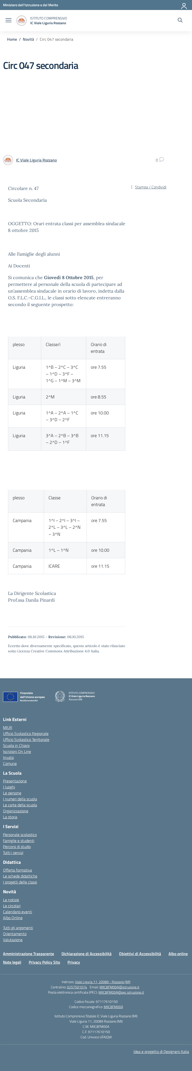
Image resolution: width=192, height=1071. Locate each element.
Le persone (12, 793)
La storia (10, 817)
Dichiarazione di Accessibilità (87, 954)
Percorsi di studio (17, 847)
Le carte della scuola (20, 805)
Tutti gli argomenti (18, 928)
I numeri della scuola (20, 799)
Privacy (74, 962)
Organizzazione (15, 811)
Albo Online (12, 918)
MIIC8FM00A (113, 1006)
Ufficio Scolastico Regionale (25, 733)
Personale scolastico (20, 835)
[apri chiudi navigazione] (9, 21)
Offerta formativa (17, 870)
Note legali (12, 962)
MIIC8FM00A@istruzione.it (119, 987)
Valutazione (12, 940)
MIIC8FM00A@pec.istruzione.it (121, 992)
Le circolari (11, 906)
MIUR (7, 727)
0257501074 (77, 987)
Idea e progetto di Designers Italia (161, 1052)
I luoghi (9, 787)
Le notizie (11, 900)
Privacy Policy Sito (44, 962)
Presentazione (15, 781)
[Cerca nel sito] (180, 20)
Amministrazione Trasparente (28, 954)
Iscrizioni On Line (17, 751)
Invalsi (8, 757)
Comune (10, 763)
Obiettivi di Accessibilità (140, 954)
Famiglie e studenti (18, 841)
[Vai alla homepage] (21, 20)
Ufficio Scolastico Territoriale (26, 739)
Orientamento (14, 934)
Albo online (178, 954)
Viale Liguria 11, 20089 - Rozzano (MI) (102, 981)
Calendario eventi (17, 912)
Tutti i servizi (13, 853)
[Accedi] (184, 5)
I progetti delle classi (20, 882)
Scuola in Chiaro (16, 745)
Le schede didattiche (20, 876)
